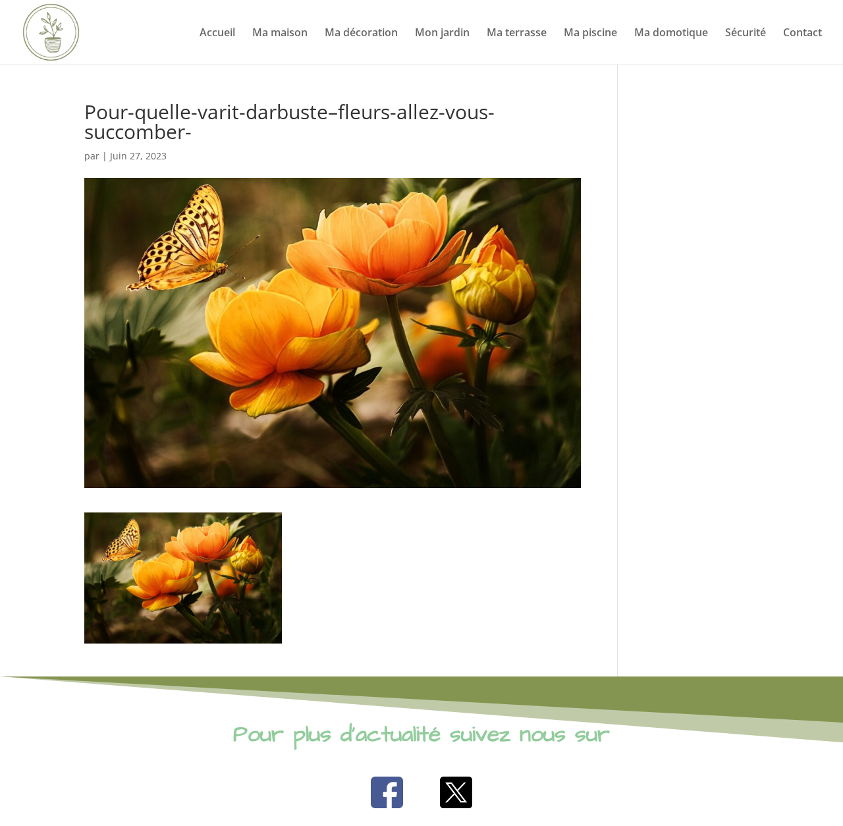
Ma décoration (361, 34)
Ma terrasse (517, 34)
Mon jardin (442, 34)
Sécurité (745, 34)
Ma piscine (590, 34)
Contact (802, 34)
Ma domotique (671, 34)
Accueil (217, 34)
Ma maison (280, 34)
